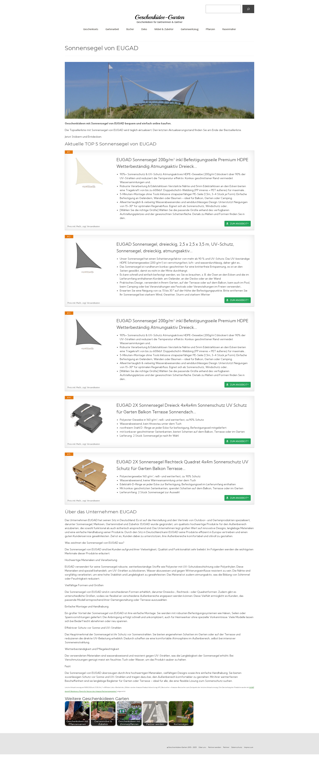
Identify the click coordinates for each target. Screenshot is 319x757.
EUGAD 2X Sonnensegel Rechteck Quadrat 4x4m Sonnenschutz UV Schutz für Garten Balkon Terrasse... (182, 465)
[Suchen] (248, 9)
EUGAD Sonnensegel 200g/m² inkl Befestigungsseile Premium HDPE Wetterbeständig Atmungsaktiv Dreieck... (182, 163)
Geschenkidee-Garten (159, 17)
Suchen (210, 2)
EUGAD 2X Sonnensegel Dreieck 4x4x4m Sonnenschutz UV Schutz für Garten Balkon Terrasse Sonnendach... (181, 408)
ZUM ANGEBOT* (239, 223)
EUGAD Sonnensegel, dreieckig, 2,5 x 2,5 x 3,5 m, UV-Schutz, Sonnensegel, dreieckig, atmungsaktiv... (175, 247)
